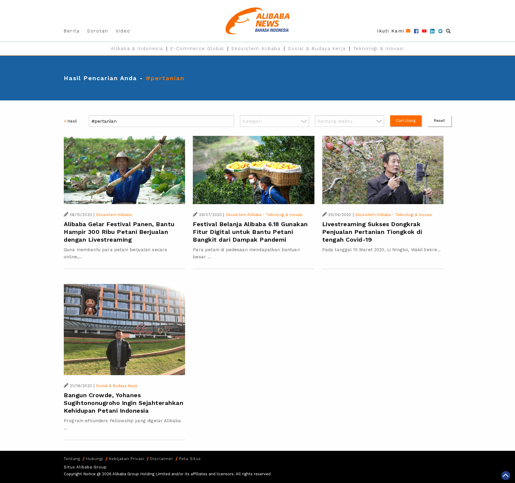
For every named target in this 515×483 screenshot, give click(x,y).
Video (123, 31)
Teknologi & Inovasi (378, 48)
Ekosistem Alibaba (256, 48)
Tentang (72, 458)
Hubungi (94, 458)
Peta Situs (190, 458)
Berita (72, 31)
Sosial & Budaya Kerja (317, 48)
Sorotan (97, 31)
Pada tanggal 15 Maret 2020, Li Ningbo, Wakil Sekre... (381, 249)
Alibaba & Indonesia (137, 48)
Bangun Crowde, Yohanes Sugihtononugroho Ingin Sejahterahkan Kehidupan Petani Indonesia (123, 403)
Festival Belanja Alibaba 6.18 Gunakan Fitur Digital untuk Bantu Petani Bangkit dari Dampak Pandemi (250, 231)
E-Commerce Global (197, 48)
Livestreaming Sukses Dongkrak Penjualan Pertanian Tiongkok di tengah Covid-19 (372, 231)
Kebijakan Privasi (126, 458)
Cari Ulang (405, 120)
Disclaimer (161, 458)
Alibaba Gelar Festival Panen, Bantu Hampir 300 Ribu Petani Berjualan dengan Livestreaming (119, 231)
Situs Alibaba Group (85, 467)
